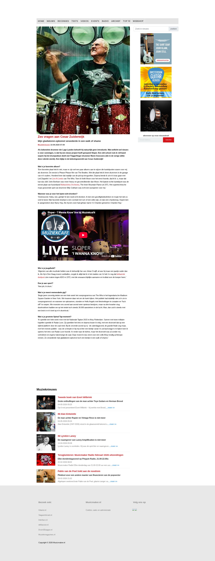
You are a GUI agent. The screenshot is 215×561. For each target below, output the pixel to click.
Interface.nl (42, 520)
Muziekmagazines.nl (46, 535)
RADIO (105, 21)
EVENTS (95, 21)
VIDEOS (85, 21)
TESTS (75, 21)
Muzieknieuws (44, 145)
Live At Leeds (57, 179)
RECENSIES (63, 21)
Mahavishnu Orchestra (70, 185)
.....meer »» (110, 408)
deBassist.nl (43, 525)
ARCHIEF (115, 21)
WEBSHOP (138, 21)
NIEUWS (51, 21)
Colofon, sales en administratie (98, 510)
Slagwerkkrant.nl (45, 515)
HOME (41, 21)
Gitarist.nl (42, 510)
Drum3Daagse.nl (45, 530)
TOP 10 (126, 21)
